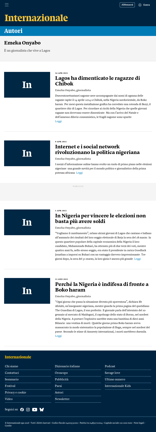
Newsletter (62, 399)
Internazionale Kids (118, 386)
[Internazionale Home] (19, 356)
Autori (13, 31)
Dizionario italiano (67, 366)
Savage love (112, 373)
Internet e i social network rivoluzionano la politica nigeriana (97, 149)
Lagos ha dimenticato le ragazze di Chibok (97, 81)
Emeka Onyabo (65, 90)
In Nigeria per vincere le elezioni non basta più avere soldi (100, 218)
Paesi (58, 386)
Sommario (12, 379)
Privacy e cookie (15, 392)
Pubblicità (61, 379)
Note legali (139, 423)
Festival (10, 386)
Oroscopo (61, 373)
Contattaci (12, 373)
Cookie (8, 426)
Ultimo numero (115, 379)
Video (9, 399)
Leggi (58, 121)
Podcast (110, 366)
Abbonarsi (127, 5)
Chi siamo (11, 366)
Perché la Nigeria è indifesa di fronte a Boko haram (102, 287)
